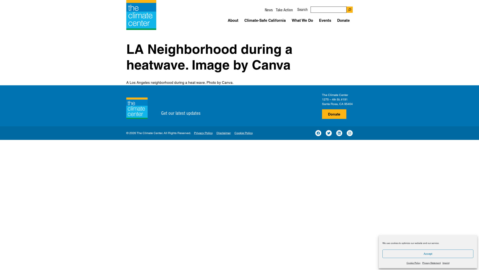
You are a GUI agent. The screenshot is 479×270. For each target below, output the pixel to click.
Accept (428, 253)
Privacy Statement (431, 263)
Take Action (284, 10)
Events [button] (325, 20)
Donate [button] (343, 20)
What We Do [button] (302, 20)
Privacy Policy (203, 133)
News (269, 10)
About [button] (233, 20)
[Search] (350, 10)
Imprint (446, 263)
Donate (334, 114)
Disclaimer (223, 133)
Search (302, 9)
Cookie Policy (413, 263)
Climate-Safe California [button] (265, 20)
